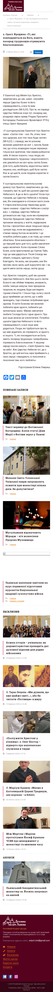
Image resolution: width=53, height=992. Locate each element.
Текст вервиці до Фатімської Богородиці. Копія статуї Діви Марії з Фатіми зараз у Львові (25, 430)
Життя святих (10, 959)
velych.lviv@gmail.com (39, 940)
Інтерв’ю (7, 967)
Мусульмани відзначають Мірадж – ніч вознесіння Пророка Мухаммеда (23, 536)
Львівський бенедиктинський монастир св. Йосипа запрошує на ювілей (26, 891)
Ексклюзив (13, 955)
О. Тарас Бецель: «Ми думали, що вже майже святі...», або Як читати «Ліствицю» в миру (27, 696)
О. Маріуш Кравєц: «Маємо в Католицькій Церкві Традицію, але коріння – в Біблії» (26, 791)
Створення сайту (14, 987)
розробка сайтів (29, 987)
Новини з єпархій (17, 601)
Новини (38, 52)
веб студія (41, 987)
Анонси (11, 950)
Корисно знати (11, 963)
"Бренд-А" (26, 989)
